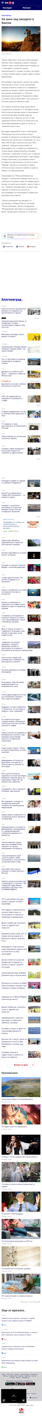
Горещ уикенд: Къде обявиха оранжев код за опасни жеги (14, 974)
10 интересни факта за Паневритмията (17, 1099)
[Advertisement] (21, 272)
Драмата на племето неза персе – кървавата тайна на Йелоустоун (13, 374)
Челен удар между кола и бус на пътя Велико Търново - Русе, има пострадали (14, 697)
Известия (34, 1397)
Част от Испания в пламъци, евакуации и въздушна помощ (13, 361)
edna (5, 1339)
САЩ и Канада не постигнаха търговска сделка (14, 437)
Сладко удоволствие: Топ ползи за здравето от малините (12, 580)
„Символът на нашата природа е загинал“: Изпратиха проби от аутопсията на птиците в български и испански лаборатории (17, 646)
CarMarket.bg (34, 1374)
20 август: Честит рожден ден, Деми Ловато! (19, 1157)
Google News (9, 246)
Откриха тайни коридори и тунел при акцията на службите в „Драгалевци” (13, 451)
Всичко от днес (21, 1065)
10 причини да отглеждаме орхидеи (16, 1268)
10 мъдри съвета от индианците (14, 1126)
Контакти (33, 1393)
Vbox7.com (10, 1374)
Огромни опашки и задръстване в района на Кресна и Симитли (12, 1054)
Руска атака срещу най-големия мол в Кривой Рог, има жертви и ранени (13, 660)
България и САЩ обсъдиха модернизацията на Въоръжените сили (13, 684)
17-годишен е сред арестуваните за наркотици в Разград (14, 426)
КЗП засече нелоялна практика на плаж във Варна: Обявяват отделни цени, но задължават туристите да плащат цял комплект (14, 778)
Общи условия (29, 1405)
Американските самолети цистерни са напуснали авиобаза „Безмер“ (12, 1020)
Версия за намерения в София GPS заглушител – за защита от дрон (13, 495)
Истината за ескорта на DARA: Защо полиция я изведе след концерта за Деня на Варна (14, 985)
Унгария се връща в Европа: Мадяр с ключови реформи (14, 566)
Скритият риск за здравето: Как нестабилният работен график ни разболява (18, 1348)
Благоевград (11, 299)
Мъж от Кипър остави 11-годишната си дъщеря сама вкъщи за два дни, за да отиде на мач (13, 632)
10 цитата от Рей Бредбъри (12, 1214)
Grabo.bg (20, 1376)
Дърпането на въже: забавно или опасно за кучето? (14, 385)
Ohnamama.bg (13, 1376)
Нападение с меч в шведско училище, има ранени (13, 790)
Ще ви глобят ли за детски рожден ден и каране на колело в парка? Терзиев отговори (13, 963)
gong (5, 1367)
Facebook (21, 246)
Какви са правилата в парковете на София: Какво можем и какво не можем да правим (13, 605)
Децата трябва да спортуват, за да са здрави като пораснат (14, 925)
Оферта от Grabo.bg (6, 519)
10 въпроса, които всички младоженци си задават (18, 1185)
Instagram (32, 246)
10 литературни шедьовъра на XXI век (17, 1241)
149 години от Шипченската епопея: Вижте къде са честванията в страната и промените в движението (13, 913)
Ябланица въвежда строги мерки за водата (13, 335)
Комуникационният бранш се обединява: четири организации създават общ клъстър (14, 324)
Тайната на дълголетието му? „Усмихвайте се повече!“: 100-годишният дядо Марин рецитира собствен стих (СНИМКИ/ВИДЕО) (14, 885)
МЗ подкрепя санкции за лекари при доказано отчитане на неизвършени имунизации (13, 804)
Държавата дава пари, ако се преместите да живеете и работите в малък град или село (14, 937)
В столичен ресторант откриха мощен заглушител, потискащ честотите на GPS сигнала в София (13, 722)
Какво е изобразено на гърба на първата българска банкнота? (14, 592)
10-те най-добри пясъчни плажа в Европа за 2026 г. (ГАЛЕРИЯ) (13, 901)
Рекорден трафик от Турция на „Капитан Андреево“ (13, 482)
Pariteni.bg (27, 1376)
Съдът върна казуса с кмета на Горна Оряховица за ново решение (14, 750)
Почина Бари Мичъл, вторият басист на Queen (14, 554)
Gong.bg (16, 1374)
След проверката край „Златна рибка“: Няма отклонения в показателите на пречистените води (13, 859)
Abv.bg (3, 1374)
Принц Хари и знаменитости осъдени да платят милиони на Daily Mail (14, 817)
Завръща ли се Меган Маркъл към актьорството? (14, 998)
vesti (5, 1353)
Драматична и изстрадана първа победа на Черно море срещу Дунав (20, 1362)
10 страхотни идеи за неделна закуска (17, 1296)
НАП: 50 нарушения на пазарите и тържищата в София (12, 398)
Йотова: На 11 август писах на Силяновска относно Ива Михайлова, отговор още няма (14, 1043)
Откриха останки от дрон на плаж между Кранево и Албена (13, 1030)
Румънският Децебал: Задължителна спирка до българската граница (12, 542)
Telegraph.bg (25, 1377)
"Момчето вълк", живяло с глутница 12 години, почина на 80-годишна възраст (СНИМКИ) (18, 1319)
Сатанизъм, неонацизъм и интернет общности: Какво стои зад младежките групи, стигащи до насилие (13, 619)
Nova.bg (18, 1377)
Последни (7, 8)
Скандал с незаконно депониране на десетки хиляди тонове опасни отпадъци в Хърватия (12, 508)
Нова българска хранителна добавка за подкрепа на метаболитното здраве (14, 311)
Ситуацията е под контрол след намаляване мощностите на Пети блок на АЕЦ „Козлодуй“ (14, 950)
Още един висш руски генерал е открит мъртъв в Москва (13, 871)
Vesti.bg (12, 1377)
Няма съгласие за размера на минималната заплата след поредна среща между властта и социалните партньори (14, 737)
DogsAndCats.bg (24, 1374)
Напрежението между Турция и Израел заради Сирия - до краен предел (14, 349)
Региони (26, 8)
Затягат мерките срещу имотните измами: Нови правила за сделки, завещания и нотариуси (12, 845)
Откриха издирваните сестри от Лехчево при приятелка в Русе (14, 414)
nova (5, 1325)
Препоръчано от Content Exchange (29, 1302)
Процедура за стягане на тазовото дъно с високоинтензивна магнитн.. (13, 526)
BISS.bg (5, 1376)
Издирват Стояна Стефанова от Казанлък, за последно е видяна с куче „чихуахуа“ (14, 709)
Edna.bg (34, 1376)
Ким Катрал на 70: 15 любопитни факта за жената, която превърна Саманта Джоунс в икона (20, 1333)
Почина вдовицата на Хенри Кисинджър (14, 671)
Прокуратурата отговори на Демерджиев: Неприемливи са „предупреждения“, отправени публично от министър (13, 831)
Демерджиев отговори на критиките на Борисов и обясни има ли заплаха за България (13, 763)
